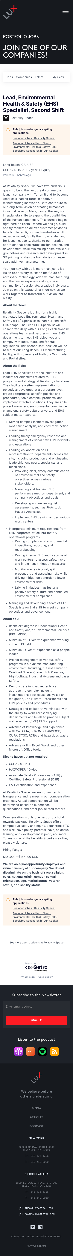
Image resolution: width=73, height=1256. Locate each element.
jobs (9, 77)
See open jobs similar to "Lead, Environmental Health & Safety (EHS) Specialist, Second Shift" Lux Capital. (35, 147)
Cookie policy (45, 976)
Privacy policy (27, 976)
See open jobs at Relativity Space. (34, 138)
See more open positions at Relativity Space (36, 942)
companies (24, 77)
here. (23, 842)
